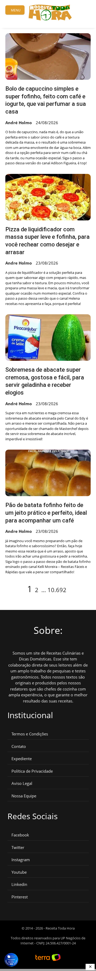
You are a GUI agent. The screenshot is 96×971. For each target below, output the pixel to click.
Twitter (17, 847)
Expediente (21, 758)
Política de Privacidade (32, 771)
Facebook (20, 835)
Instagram (20, 859)
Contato (18, 746)
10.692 (56, 590)
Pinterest (19, 896)
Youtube (19, 872)
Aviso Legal (21, 783)
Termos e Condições (29, 733)
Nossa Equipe (23, 795)
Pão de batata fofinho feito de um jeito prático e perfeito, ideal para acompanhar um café (46, 513)
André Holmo (18, 122)
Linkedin (19, 884)
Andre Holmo (18, 263)
